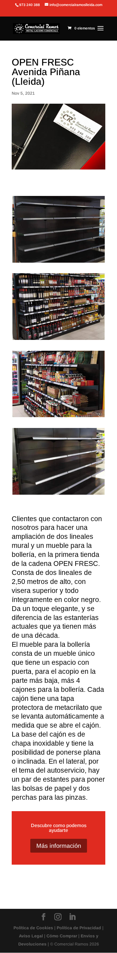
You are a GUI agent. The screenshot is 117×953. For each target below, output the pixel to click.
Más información (58, 845)
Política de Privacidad (79, 927)
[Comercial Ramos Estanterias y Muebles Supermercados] (58, 262)
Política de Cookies (33, 927)
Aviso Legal (31, 935)
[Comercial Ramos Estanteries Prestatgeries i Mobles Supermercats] (58, 339)
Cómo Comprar (61, 935)
